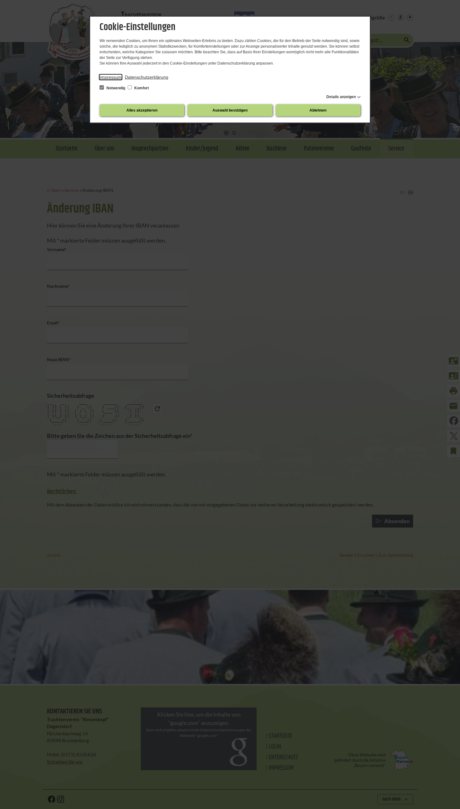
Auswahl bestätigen (230, 110)
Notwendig (115, 88)
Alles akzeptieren (141, 110)
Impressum (111, 77)
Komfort (141, 88)
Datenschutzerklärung (146, 77)
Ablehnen (317, 110)
